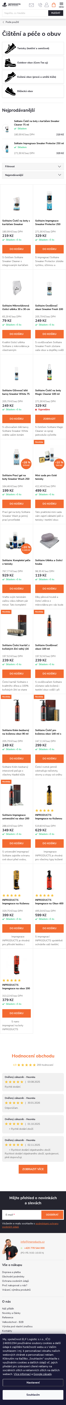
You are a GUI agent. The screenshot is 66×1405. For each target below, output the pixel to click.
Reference (7, 1317)
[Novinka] (16, 625)
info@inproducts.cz (33, 1242)
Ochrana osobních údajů (15, 1281)
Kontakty (7, 1331)
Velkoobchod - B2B (12, 1322)
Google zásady (42, 1374)
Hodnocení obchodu (33, 1056)
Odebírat (52, 1214)
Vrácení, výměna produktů (16, 1290)
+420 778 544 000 (34, 1248)
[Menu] (61, 4)
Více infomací (22, 1374)
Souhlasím (33, 1395)
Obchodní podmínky (13, 1276)
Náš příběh (8, 1308)
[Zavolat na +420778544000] (40, 5)
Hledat (55, 13)
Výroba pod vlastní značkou (17, 1326)
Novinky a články (11, 1313)
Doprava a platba (11, 1272)
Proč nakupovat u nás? (14, 1285)
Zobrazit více (33, 1169)
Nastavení (33, 1383)
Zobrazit (49, 419)
